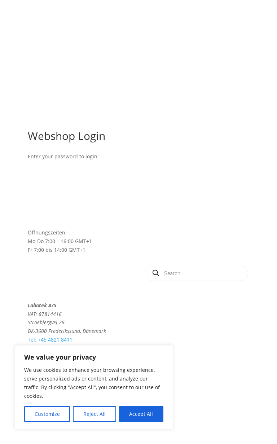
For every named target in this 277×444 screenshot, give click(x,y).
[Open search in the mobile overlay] (197, 273)
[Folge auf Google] (179, 307)
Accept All (141, 413)
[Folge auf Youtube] (193, 307)
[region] (93, 387)
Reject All (94, 413)
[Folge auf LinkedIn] (165, 307)
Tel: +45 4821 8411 (50, 339)
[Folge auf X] (150, 307)
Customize (47, 413)
